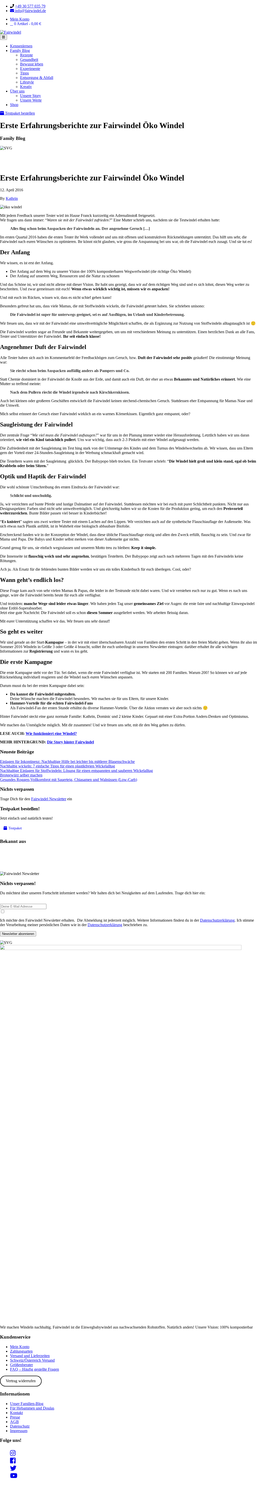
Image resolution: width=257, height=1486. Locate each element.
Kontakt (16, 1413)
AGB (14, 1422)
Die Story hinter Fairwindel (70, 742)
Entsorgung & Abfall (36, 77)
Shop (14, 105)
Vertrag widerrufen (21, 1381)
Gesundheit (29, 59)
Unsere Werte (31, 100)
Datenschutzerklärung (217, 920)
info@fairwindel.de (30, 11)
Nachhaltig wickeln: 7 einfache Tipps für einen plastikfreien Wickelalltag (57, 766)
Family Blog (20, 50)
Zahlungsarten (21, 1351)
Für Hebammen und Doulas (32, 1408)
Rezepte (26, 55)
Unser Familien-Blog (26, 1404)
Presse (15, 1417)
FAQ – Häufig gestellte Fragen (34, 1369)
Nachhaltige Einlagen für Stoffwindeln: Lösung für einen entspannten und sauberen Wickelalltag (76, 770)
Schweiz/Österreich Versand (32, 1360)
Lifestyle (27, 82)
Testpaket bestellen (19, 113)
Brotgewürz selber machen (21, 775)
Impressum (18, 1431)
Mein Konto (19, 19)
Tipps (24, 73)
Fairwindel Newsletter (48, 799)
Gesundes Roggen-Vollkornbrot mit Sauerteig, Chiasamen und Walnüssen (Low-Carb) (68, 779)
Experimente (30, 68)
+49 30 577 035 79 (30, 6)
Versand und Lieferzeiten (30, 1356)
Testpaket (15, 828)
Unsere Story (30, 96)
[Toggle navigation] (3, 37)
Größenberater (21, 1365)
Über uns (17, 91)
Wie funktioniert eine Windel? (51, 733)
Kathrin (12, 198)
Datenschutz (20, 1426)
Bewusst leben (31, 64)
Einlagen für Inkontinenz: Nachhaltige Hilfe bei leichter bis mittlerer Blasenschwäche (67, 761)
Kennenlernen (21, 46)
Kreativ (26, 86)
